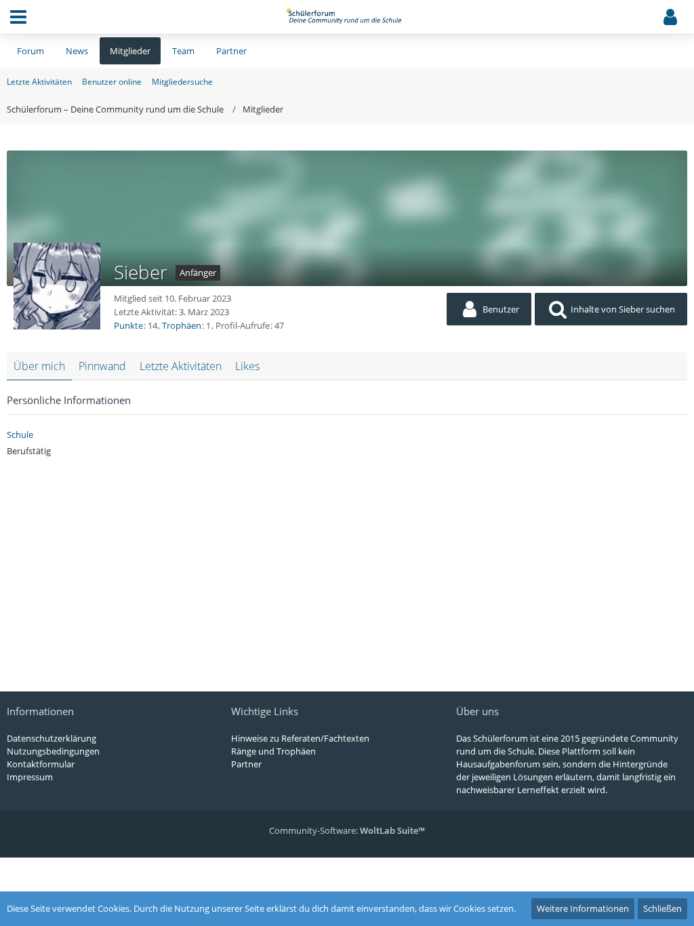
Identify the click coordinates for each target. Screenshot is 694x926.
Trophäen (181, 325)
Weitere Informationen (583, 908)
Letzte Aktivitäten (181, 366)
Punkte (128, 325)
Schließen (662, 908)
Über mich (39, 366)
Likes (247, 366)
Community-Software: (347, 830)
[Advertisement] (347, 566)
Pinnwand (102, 366)
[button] (18, 17)
